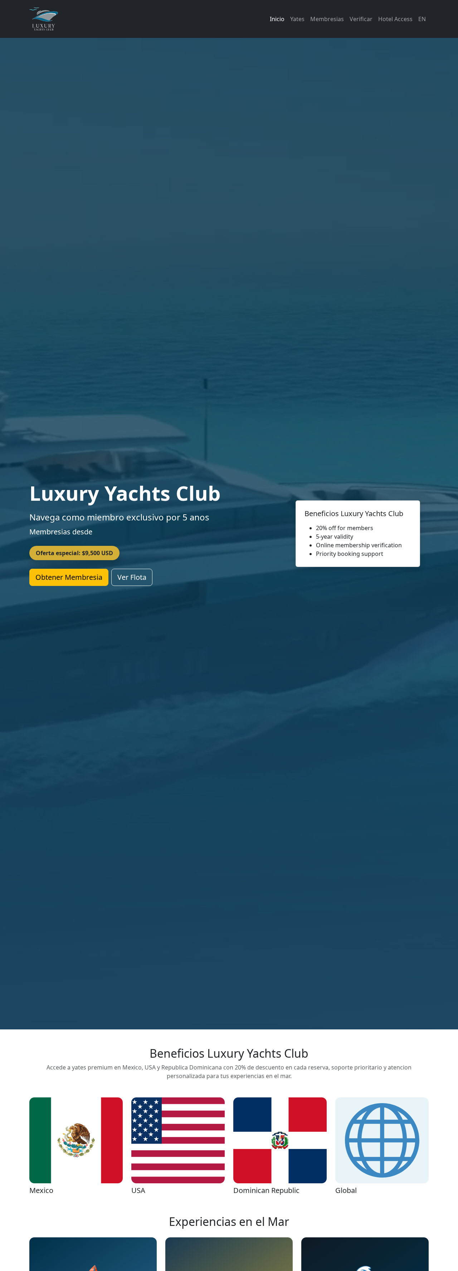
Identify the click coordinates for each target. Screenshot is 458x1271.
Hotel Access (395, 19)
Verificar (361, 19)
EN (422, 19)
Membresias (327, 19)
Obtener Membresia (68, 577)
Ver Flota (131, 577)
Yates (297, 19)
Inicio (277, 19)
